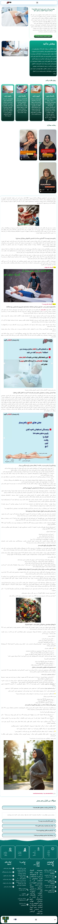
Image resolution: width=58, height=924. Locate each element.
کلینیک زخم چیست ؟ (47, 304)
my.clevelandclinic (48, 793)
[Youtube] (5, 921)
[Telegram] (3, 918)
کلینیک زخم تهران (48, 267)
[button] (37, 2)
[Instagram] (7, 918)
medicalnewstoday (38, 793)
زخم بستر (43, 310)
